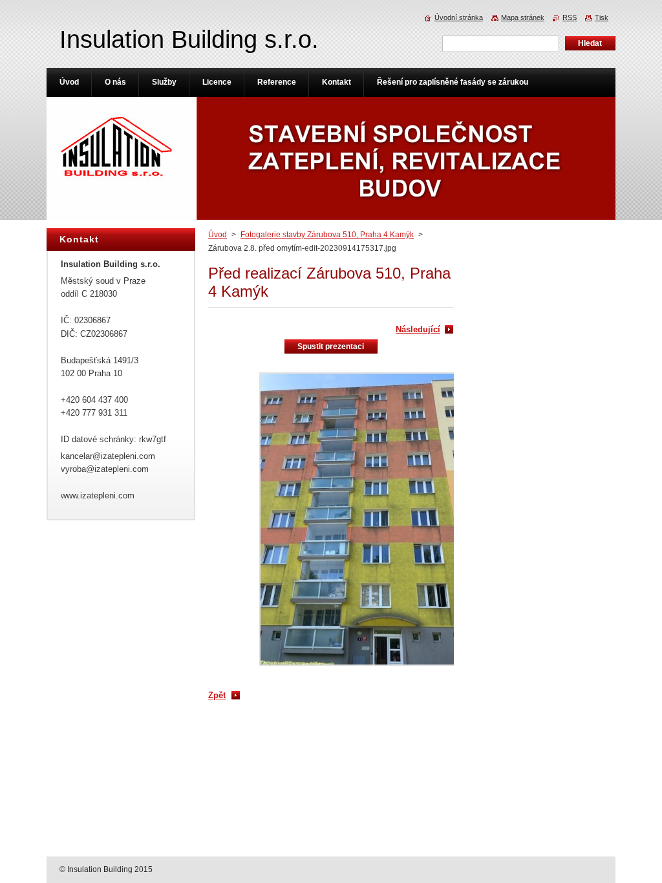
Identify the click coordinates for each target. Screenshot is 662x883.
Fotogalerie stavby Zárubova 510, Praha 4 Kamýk (327, 235)
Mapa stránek (522, 17)
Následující (418, 329)
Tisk (601, 17)
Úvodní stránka (458, 17)
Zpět (217, 695)
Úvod (217, 235)
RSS (569, 17)
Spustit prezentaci (330, 346)
